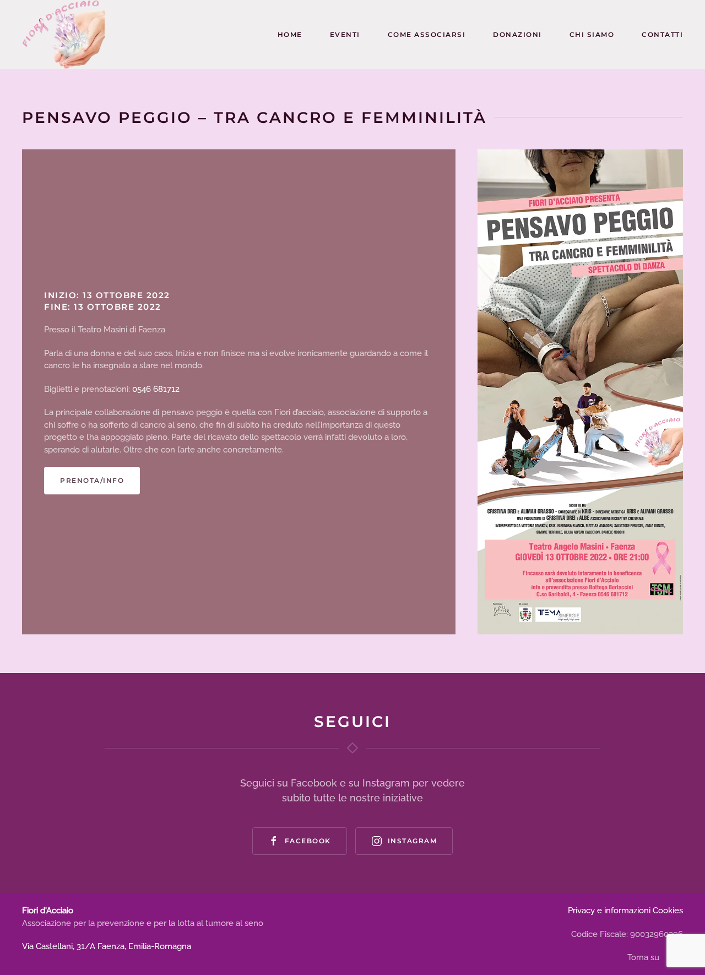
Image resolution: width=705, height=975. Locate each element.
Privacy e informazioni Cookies (625, 910)
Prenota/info (92, 480)
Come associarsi (427, 34)
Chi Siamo (592, 34)
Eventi (345, 34)
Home (290, 34)
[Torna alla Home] (63, 34)
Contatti (662, 34)
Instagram (412, 841)
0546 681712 (156, 389)
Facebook (308, 841)
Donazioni (517, 34)
